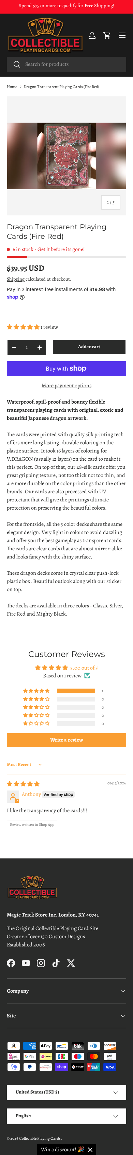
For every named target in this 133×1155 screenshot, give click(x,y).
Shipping (16, 279)
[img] (23, 784)
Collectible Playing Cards (40, 1138)
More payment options (66, 385)
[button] (107, 35)
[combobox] (66, 64)
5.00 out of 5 (84, 668)
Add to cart (89, 346)
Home (12, 87)
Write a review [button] (66, 740)
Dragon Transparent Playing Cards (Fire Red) (61, 87)
